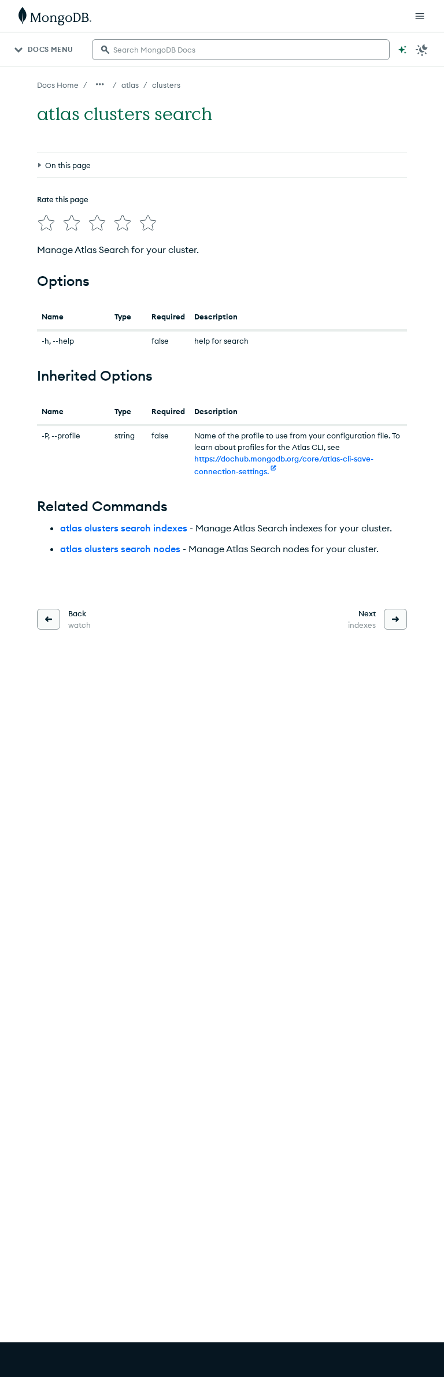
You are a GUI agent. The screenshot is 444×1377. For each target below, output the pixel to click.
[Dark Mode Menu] (422, 50)
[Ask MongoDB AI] (402, 50)
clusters (166, 85)
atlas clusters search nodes (120, 548)
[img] (46, 223)
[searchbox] (241, 49)
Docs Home (58, 85)
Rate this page (62, 199)
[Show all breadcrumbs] (100, 84)
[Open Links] (420, 16)
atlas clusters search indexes (123, 528)
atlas (130, 85)
